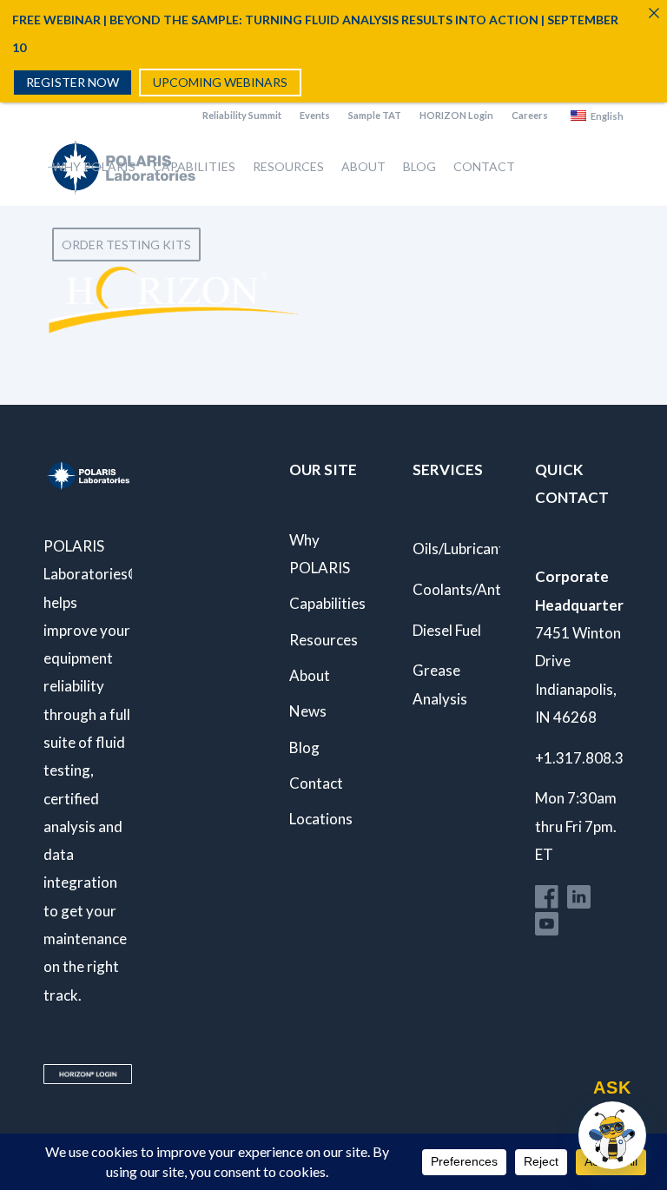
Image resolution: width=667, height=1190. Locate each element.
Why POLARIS (319, 554)
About (309, 675)
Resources (323, 640)
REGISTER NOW (72, 82)
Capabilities (327, 603)
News (308, 711)
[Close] (654, 13)
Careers (530, 115)
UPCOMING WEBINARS (220, 82)
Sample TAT (374, 115)
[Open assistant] (612, 1135)
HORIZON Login (456, 115)
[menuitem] (242, 115)
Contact (316, 783)
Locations (321, 819)
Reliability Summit (241, 115)
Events (315, 115)
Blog (304, 747)
